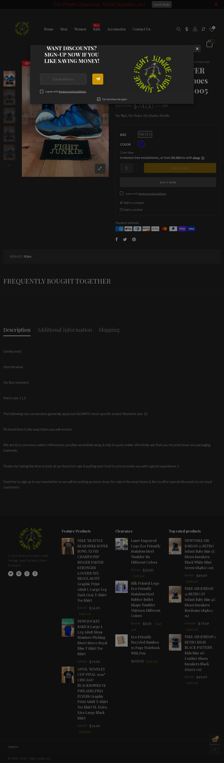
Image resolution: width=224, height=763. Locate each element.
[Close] (197, 48)
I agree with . (65, 91)
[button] (97, 79)
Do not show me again (114, 99)
